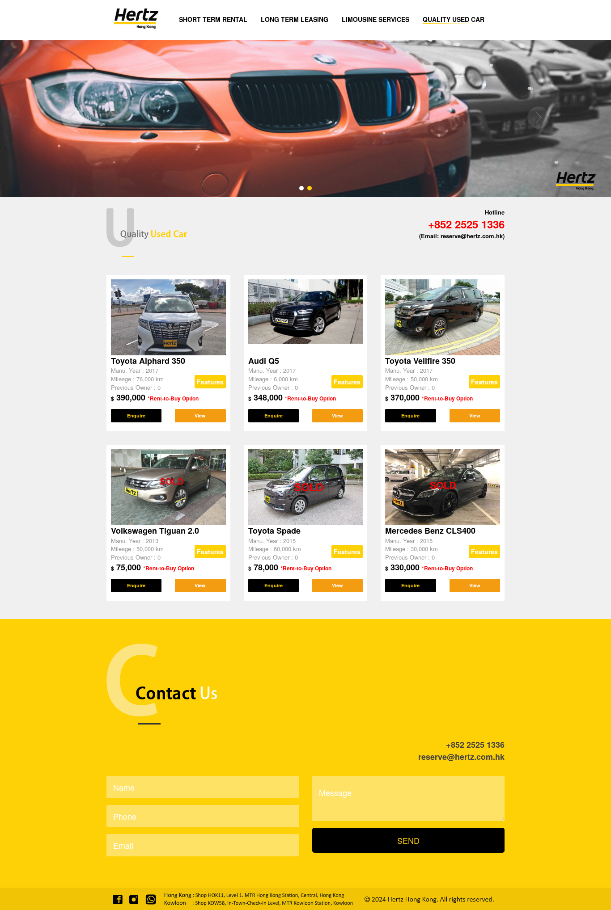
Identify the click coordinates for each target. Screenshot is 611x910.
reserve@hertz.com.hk (461, 757)
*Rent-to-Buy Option (173, 398)
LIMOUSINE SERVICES (375, 19)
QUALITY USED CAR (453, 19)
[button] (538, 117)
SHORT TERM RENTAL (213, 19)
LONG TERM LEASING (294, 19)
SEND (408, 840)
